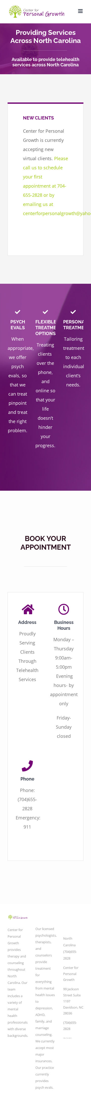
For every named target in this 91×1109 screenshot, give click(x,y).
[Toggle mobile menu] (80, 11)
